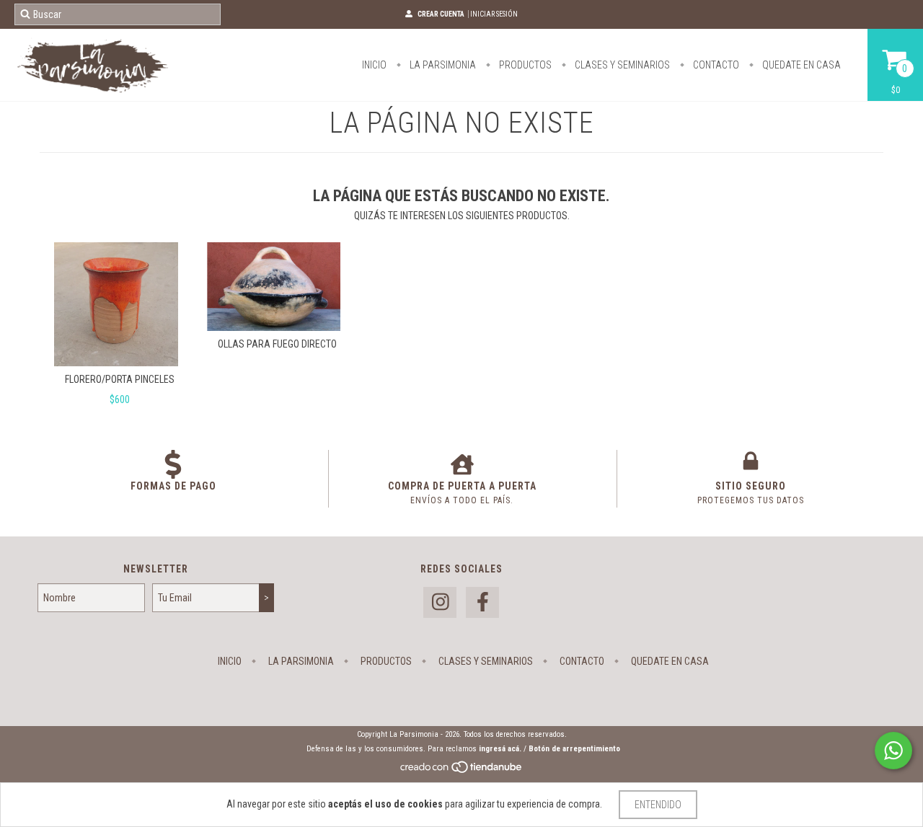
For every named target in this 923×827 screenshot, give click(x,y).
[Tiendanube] (462, 771)
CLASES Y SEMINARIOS (621, 65)
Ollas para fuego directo (277, 344)
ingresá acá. (500, 748)
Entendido (658, 804)
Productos (524, 65)
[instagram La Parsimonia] (439, 602)
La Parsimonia (441, 65)
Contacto (715, 65)
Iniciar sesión (494, 14)
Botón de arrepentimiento (574, 748)
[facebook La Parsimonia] (482, 602)
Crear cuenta (441, 14)
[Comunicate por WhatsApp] (893, 750)
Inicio (374, 65)
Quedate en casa (800, 65)
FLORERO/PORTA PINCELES (120, 379)
